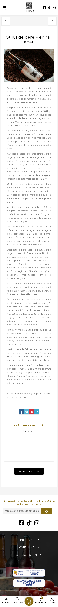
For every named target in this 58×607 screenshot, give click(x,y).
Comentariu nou (29, 471)
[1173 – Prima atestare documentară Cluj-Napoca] (5, 21)
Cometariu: (29, 431)
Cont (52, 602)
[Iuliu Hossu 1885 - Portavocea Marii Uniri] (52, 21)
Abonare (46, 511)
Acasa (6, 602)
